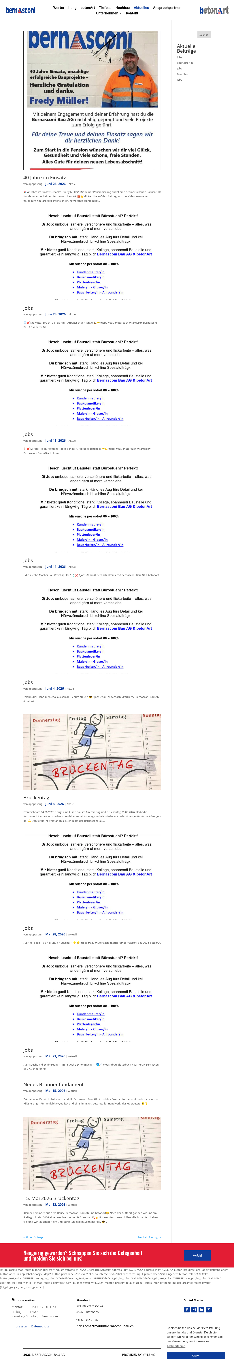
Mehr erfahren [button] (176, 1346)
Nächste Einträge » (149, 1237)
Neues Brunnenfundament (53, 1084)
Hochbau (123, 8)
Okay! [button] (196, 1355)
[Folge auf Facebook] (187, 1309)
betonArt (88, 8)
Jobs (28, 308)
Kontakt (132, 13)
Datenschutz (40, 1326)
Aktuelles (141, 8)
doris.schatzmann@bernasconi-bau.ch (105, 1326)
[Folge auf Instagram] (194, 1309)
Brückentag (36, 797)
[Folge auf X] (209, 1309)
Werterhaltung (65, 8)
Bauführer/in (185, 63)
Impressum (20, 1326)
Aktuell (73, 184)
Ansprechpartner (167, 8)
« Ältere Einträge (33, 1237)
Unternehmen (107, 13)
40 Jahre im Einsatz (44, 177)
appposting (35, 184)
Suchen (204, 34)
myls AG (148, 1354)
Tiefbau (105, 8)
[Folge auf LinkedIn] (201, 1309)
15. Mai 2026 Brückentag (51, 1198)
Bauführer (183, 74)
